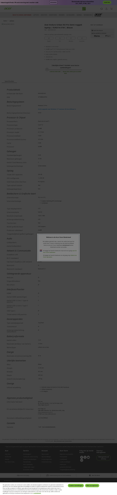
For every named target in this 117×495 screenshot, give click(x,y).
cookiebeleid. (37, 493)
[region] (58, 488)
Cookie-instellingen (76, 485)
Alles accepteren (92, 485)
